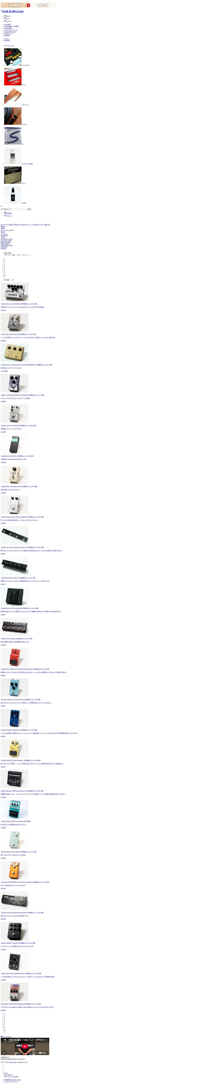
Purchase (11, 26)
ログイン (7, 38)
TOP (2, 224)
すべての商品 (8, 224)
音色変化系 (4, 235)
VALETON (4, 247)
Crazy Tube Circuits (6, 240)
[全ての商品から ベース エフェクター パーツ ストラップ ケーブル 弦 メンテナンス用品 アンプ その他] (6, 209)
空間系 (3, 228)
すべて (8, 255)
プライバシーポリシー (11, 1081)
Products (8, 28)
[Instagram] (4, 1068)
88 (5, 275)
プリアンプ (4, 233)
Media (8, 33)
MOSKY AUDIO (6, 242)
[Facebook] (4, 1065)
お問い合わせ (8, 1074)
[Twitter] (5, 1067)
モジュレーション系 (7, 230)
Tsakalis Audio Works (7, 245)
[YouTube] (5, 1070)
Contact (10, 32)
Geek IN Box (12, 1062)
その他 (3, 237)
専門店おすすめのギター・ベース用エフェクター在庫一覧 (32, 224)
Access (11, 30)
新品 (13, 255)
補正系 (3, 232)
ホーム (6, 1073)
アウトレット (26, 255)
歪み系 (3, 226)
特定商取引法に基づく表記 (12, 1080)
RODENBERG (5, 244)
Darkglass (3, 248)
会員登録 (7, 40)
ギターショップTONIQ (11, 1076)
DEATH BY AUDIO (6, 239)
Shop (7, 35)
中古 (18, 255)
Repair (7, 24)
